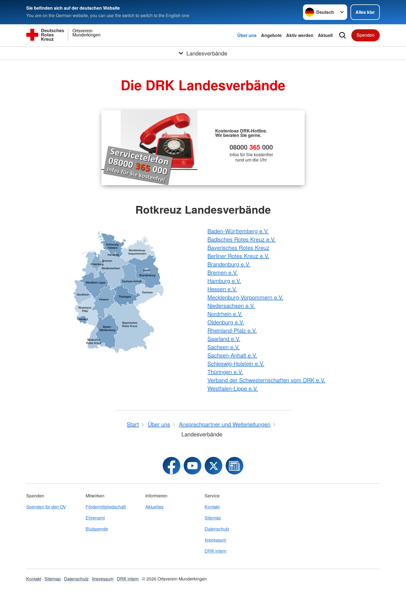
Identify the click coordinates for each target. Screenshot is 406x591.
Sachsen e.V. (223, 347)
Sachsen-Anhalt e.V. (232, 355)
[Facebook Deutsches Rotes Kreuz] (171, 466)
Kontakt (212, 506)
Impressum (215, 540)
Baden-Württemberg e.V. (238, 231)
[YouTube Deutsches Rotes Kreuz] (192, 466)
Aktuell (325, 35)
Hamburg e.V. (224, 281)
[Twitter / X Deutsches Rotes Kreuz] (213, 466)
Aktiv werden (299, 35)
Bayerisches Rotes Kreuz (238, 247)
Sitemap (213, 518)
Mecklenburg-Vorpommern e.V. (245, 297)
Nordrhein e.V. (224, 314)
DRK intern (215, 551)
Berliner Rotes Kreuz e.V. (238, 256)
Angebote (271, 35)
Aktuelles (154, 506)
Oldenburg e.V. (225, 322)
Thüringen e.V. (225, 372)
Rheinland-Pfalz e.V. (232, 330)
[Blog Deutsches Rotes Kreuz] (234, 466)
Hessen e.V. (222, 289)
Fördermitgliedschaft (106, 506)
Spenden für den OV (46, 506)
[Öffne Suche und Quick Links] (342, 35)
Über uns (247, 35)
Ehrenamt (95, 518)
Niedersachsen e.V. (231, 305)
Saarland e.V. (223, 339)
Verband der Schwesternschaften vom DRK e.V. (266, 380)
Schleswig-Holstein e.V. (235, 363)
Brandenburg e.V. (228, 264)
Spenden (366, 35)
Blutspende (97, 529)
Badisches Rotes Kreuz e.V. (241, 239)
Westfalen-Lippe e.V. (232, 388)
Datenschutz (217, 529)
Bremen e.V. (222, 272)
